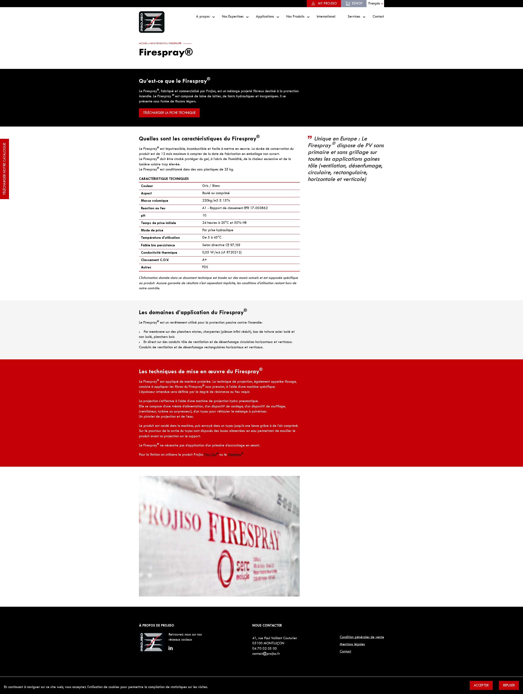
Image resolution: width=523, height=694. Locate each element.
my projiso (327, 3)
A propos (203, 16)
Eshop (357, 3)
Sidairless (235, 454)
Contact (378, 16)
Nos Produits (295, 16)
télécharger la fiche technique (169, 113)
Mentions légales (352, 644)
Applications (265, 16)
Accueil (143, 44)
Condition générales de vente (362, 637)
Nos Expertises (233, 16)
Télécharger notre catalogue (4, 169)
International (326, 16)
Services (354, 16)
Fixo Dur (211, 454)
